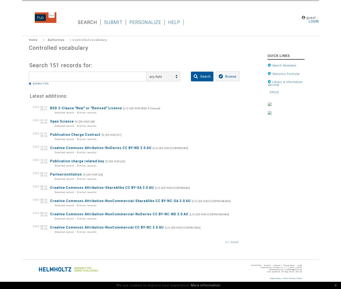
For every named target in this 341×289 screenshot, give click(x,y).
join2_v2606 (296, 267)
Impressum (275, 278)
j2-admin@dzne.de (293, 270)
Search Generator (283, 65)
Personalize (145, 22)
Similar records (87, 112)
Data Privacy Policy (292, 278)
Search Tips (41, 84)
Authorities (56, 40)
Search (87, 22)
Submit (113, 22)
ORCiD (273, 92)
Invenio (276, 267)
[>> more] (231, 242)
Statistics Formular (285, 73)
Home (33, 40)
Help (174, 22)
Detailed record (64, 112)
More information (205, 285)
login (314, 21)
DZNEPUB (42, 22)
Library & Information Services (285, 83)
